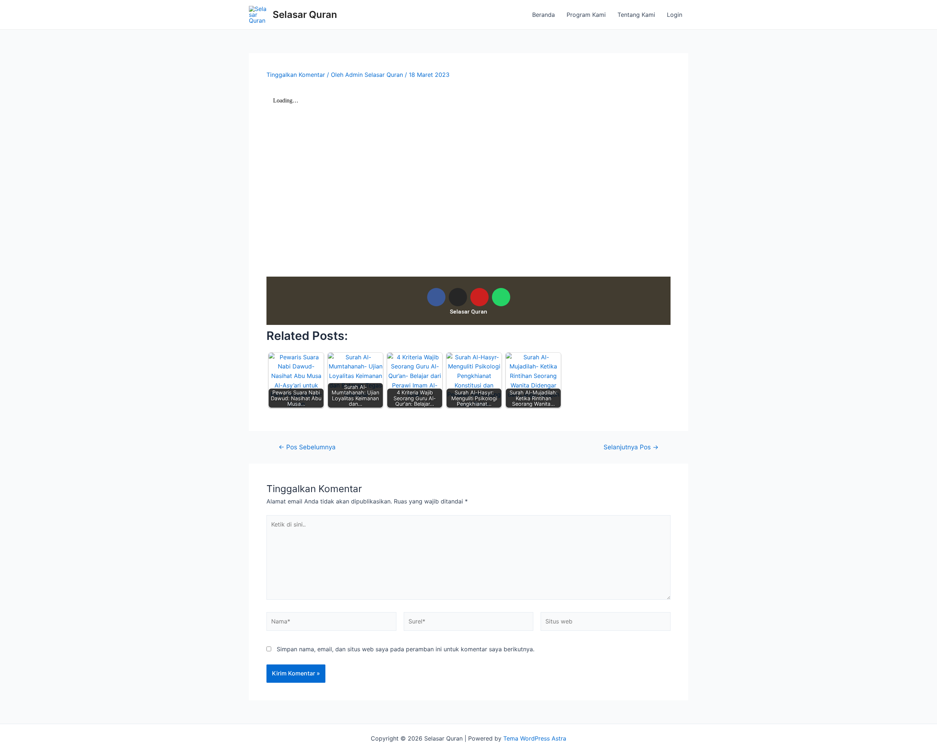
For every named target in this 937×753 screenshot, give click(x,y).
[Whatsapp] (501, 297)
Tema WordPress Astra (534, 738)
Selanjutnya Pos (631, 447)
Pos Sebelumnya (307, 447)
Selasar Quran (305, 14)
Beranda (543, 14)
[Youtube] (479, 297)
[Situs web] (606, 622)
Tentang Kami (636, 14)
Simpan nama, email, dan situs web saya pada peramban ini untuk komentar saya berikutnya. (405, 649)
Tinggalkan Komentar (295, 74)
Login (674, 14)
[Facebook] (436, 297)
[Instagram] (458, 297)
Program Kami (586, 14)
